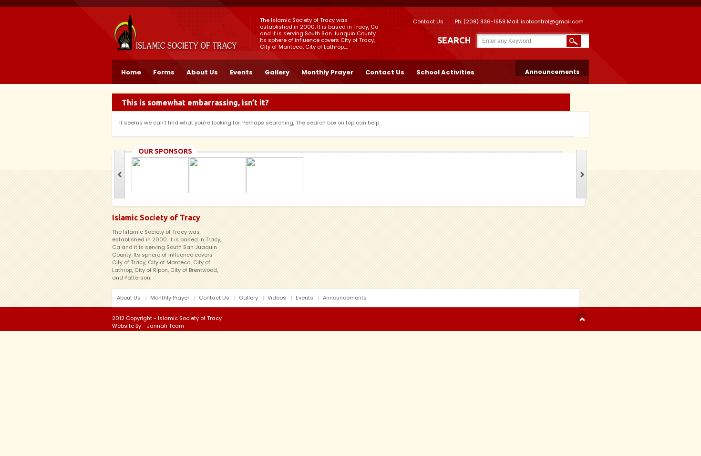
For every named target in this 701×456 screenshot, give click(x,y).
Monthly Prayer (327, 71)
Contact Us (428, 21)
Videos (277, 297)
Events (241, 71)
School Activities (445, 71)
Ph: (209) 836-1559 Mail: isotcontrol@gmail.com (519, 21)
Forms (164, 71)
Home (131, 71)
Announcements (552, 72)
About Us (202, 71)
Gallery (277, 71)
